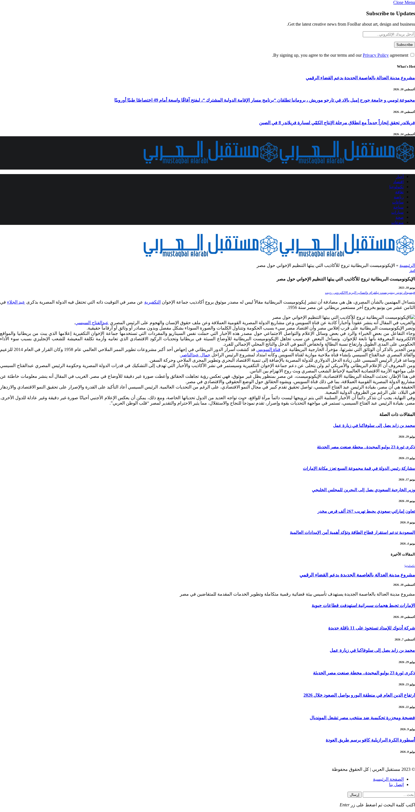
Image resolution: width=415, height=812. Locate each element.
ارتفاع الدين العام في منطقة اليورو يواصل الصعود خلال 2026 (359, 695)
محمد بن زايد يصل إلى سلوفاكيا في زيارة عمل (374, 425)
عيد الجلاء (16, 302)
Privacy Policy (376, 55)
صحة (400, 217)
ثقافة (399, 192)
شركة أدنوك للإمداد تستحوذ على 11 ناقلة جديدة (371, 628)
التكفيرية (152, 302)
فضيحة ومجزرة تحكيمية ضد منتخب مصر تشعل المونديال (362, 717)
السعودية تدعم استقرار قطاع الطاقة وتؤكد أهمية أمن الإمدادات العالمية (352, 532)
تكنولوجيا (396, 187)
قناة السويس (268, 349)
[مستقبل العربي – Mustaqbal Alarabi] (279, 166)
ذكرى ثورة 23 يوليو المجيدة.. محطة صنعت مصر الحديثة (366, 447)
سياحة (398, 207)
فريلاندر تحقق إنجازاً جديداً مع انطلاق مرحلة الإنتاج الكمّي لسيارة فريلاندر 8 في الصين (337, 122)
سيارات (397, 212)
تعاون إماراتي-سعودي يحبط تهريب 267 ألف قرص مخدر (366, 511)
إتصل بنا (396, 784)
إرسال (354, 795)
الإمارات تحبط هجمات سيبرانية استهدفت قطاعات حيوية (363, 605)
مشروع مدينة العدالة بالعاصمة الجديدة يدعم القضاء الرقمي (360, 77)
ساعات (398, 202)
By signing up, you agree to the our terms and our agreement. (340, 55)
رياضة (399, 197)
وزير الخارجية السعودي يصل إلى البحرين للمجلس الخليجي (363, 490)
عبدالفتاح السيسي (92, 322)
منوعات (397, 222)
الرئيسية (407, 265)
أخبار (400, 177)
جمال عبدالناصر (195, 354)
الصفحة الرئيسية (388, 779)
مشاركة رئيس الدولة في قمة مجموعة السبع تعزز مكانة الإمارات (359, 468)
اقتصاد (398, 182)
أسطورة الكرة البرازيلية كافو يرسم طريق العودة (370, 740)
